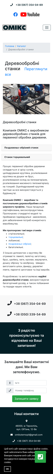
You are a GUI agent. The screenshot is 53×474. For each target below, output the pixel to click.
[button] (40, 457)
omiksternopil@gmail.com (29, 434)
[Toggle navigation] (47, 27)
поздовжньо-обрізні (19, 243)
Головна (9, 46)
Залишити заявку (26, 398)
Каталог (21, 46)
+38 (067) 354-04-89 (29, 4)
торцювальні (15, 237)
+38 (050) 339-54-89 (30, 314)
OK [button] (7, 469)
